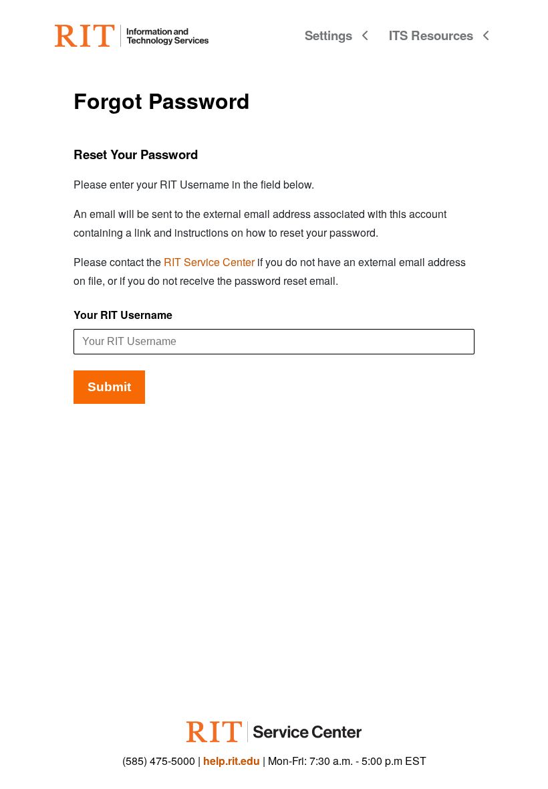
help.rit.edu (231, 760)
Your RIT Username (123, 314)
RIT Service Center (209, 261)
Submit (109, 387)
